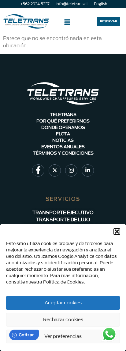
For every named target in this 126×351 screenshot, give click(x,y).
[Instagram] (71, 170)
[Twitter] (55, 170)
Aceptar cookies (63, 303)
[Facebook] (38, 170)
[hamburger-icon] (67, 23)
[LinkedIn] (88, 170)
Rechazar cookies (63, 319)
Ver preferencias (63, 336)
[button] (117, 232)
